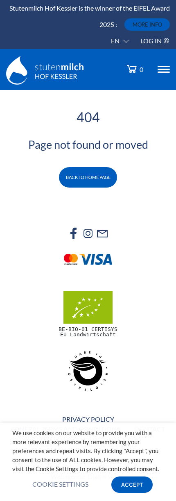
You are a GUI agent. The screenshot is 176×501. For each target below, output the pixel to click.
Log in (151, 41)
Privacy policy (88, 419)
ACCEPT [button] (132, 484)
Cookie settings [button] (60, 484)
